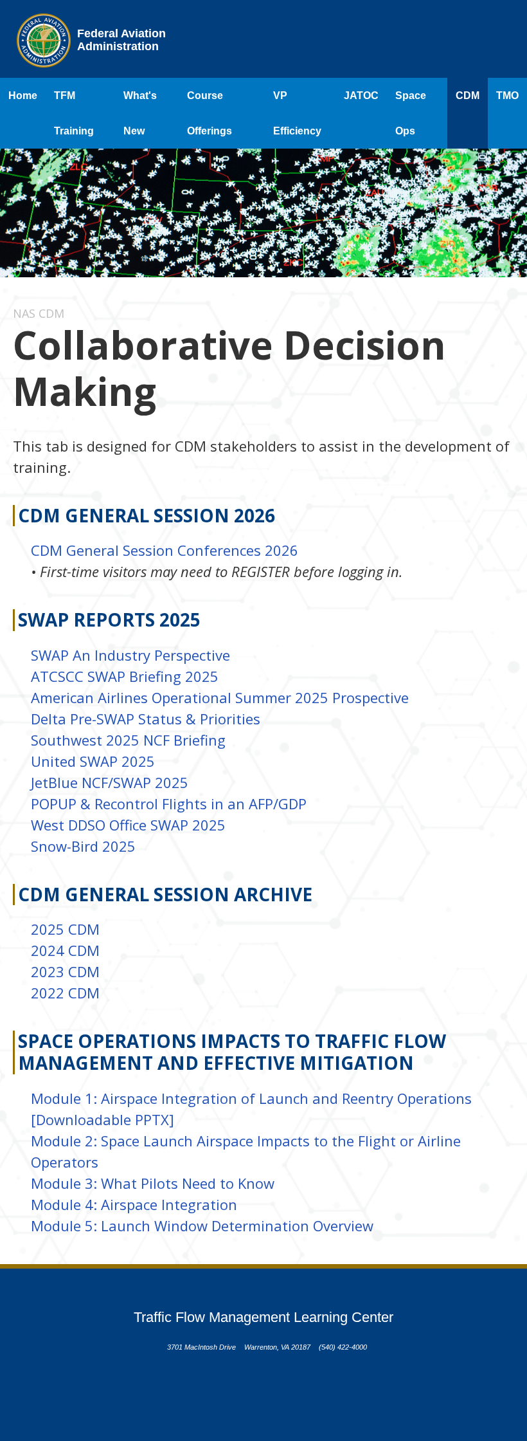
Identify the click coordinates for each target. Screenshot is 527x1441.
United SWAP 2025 (93, 761)
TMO (507, 95)
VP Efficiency (297, 113)
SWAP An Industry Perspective (130, 655)
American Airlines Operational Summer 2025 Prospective (220, 697)
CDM (467, 95)
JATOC (361, 95)
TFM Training (74, 113)
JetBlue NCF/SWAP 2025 (109, 782)
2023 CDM (65, 971)
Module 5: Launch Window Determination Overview (202, 1225)
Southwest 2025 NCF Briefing (128, 739)
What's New (140, 113)
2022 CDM (65, 992)
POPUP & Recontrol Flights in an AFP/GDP (169, 803)
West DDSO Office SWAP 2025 (128, 824)
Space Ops (410, 113)
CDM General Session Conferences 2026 (164, 550)
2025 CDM (65, 929)
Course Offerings (209, 113)
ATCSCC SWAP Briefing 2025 (125, 676)
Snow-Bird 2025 (83, 846)
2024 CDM (65, 950)
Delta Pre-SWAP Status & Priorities (145, 718)
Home (22, 95)
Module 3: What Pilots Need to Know (152, 1183)
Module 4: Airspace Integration (134, 1204)
